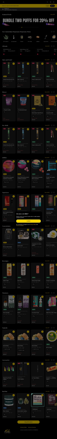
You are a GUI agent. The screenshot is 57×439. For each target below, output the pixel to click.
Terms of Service (20, 225)
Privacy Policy (33, 224)
